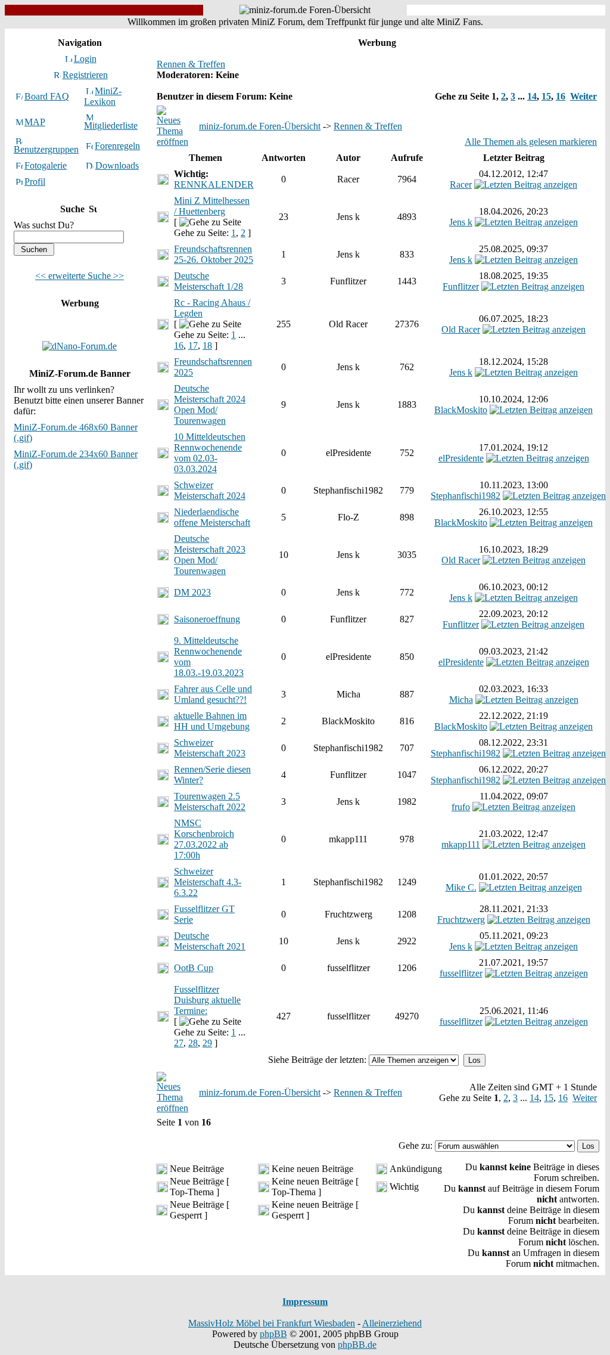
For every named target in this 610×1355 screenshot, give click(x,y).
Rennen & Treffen (191, 64)
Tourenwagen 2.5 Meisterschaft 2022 (209, 801)
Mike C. (461, 887)
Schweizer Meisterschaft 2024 (209, 490)
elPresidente (461, 458)
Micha (461, 699)
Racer (461, 184)
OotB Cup (193, 968)
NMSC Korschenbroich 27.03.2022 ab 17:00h (204, 839)
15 (546, 96)
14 (532, 96)
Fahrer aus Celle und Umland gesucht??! (213, 694)
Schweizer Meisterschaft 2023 (209, 747)
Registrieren (85, 75)
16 (560, 96)
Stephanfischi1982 (465, 496)
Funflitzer (461, 286)
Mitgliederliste (111, 125)
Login (85, 59)
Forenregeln (117, 146)
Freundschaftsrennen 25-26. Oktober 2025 (213, 254)
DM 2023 (192, 592)
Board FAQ (46, 96)
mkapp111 (460, 844)
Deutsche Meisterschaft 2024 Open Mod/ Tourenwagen (209, 404)
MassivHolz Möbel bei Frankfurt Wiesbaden (271, 1323)
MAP (34, 122)
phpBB (273, 1334)
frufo (461, 807)
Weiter (583, 96)
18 (207, 345)
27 (178, 1043)
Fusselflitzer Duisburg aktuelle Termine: (207, 1000)
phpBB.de (357, 1345)
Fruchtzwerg (461, 919)
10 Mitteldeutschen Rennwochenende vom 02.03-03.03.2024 (209, 453)
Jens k (460, 222)
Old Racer (460, 329)
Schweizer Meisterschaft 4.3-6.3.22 (207, 882)
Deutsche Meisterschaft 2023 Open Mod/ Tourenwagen (209, 555)
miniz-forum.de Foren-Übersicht (259, 126)
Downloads (117, 165)
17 (193, 345)
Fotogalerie (45, 165)
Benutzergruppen (46, 149)
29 (207, 1043)
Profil (34, 181)
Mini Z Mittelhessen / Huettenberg (212, 206)
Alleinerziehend (392, 1323)
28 (193, 1043)
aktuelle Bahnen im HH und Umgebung (212, 721)
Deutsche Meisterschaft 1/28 (208, 281)
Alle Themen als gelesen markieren (531, 142)
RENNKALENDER (214, 184)
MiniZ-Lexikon (103, 96)
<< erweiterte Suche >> (79, 276)
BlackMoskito (460, 410)
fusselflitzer (461, 973)
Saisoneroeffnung (207, 619)
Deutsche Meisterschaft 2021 (209, 941)
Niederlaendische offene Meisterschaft (212, 517)
